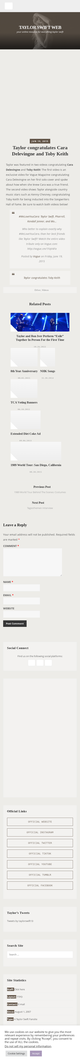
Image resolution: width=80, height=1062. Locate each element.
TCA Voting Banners (24, 402)
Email (8, 595)
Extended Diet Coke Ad (26, 433)
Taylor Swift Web (40, 27)
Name (8, 582)
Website (8, 608)
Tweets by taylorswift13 (20, 921)
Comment (11, 546)
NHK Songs (47, 371)
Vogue (36, 256)
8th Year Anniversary (24, 371)
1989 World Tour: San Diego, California (36, 465)
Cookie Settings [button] (16, 1053)
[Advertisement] (40, 95)
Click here (19, 989)
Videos (45, 290)
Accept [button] (36, 1053)
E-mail (21, 1004)
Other (37, 290)
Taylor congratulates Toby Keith (42, 278)
